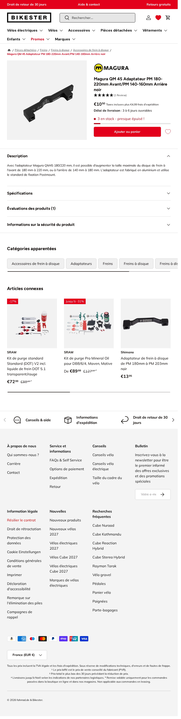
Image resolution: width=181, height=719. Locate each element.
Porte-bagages (105, 610)
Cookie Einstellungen (24, 552)
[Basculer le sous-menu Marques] (73, 39)
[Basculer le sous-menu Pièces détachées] (135, 30)
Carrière (14, 463)
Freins (43, 50)
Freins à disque (60, 50)
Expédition (58, 478)
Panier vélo (101, 592)
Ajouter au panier (127, 132)
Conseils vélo (103, 455)
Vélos (53, 30)
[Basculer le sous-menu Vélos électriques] (41, 30)
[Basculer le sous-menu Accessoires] (93, 30)
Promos (37, 39)
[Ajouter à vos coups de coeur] (166, 132)
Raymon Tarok (104, 566)
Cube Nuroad (103, 525)
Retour (55, 486)
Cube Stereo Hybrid (108, 557)
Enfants (13, 39)
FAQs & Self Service (66, 460)
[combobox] (98, 17)
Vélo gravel (101, 575)
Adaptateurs (81, 263)
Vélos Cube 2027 (64, 557)
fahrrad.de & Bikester (29, 700)
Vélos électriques (22, 30)
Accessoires (79, 30)
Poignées (99, 601)
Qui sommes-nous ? (23, 455)
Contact (13, 472)
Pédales (99, 583)
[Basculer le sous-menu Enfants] (23, 39)
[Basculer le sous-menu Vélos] (61, 30)
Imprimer (14, 575)
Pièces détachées (116, 30)
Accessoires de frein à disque (91, 50)
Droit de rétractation (24, 529)
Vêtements (152, 30)
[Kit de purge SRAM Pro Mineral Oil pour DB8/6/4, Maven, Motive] (89, 323)
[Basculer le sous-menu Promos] (48, 39)
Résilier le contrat (21, 520)
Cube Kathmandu (106, 534)
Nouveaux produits (65, 520)
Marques (62, 39)
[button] (158, 17)
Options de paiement (67, 469)
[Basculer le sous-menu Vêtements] (165, 30)
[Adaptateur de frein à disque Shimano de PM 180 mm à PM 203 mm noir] (146, 323)
